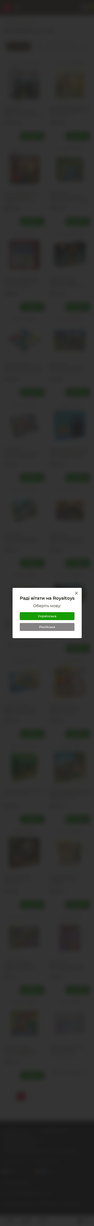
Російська (47, 627)
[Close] (76, 593)
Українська (47, 616)
